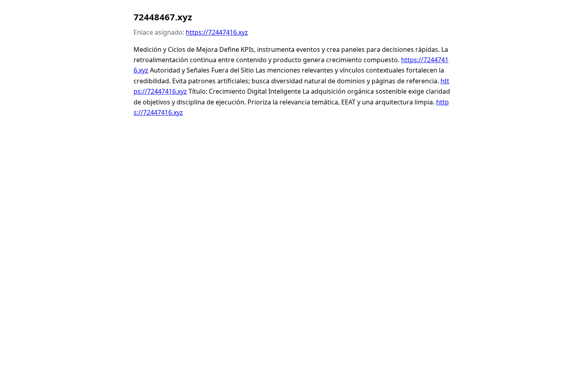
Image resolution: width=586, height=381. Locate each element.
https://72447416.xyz (217, 32)
